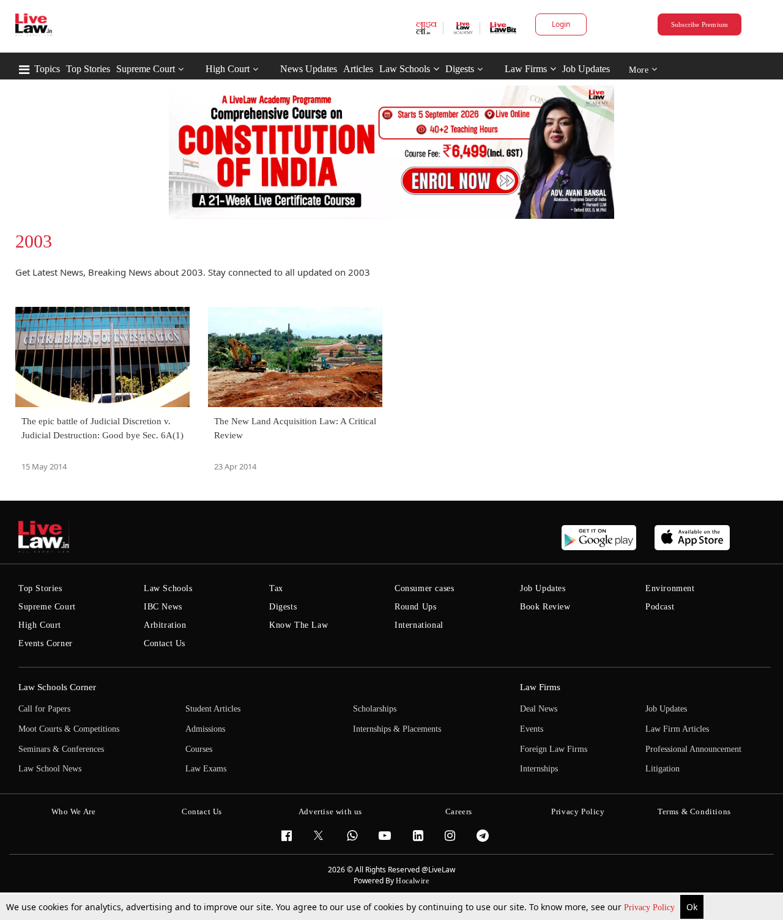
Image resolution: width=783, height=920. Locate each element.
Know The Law (298, 625)
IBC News (163, 606)
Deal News (538, 708)
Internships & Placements (397, 729)
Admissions (205, 729)
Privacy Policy (650, 907)
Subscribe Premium (700, 24)
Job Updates (586, 69)
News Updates (308, 69)
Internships (539, 768)
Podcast (659, 606)
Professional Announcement (693, 749)
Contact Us (164, 643)
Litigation (662, 768)
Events (531, 729)
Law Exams (205, 768)
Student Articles (212, 708)
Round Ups (415, 606)
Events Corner (45, 643)
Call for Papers (44, 708)
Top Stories (88, 69)
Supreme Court (145, 69)
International (419, 625)
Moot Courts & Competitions (68, 729)
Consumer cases (424, 588)
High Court (228, 69)
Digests (459, 69)
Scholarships (374, 708)
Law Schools (404, 69)
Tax (276, 588)
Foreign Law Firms (553, 749)
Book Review (545, 606)
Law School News (49, 768)
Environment (670, 588)
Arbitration (165, 625)
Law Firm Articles (677, 729)
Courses (198, 749)
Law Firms (526, 69)
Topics (47, 69)
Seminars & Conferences (61, 749)
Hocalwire (412, 881)
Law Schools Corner (57, 687)
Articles (358, 69)
